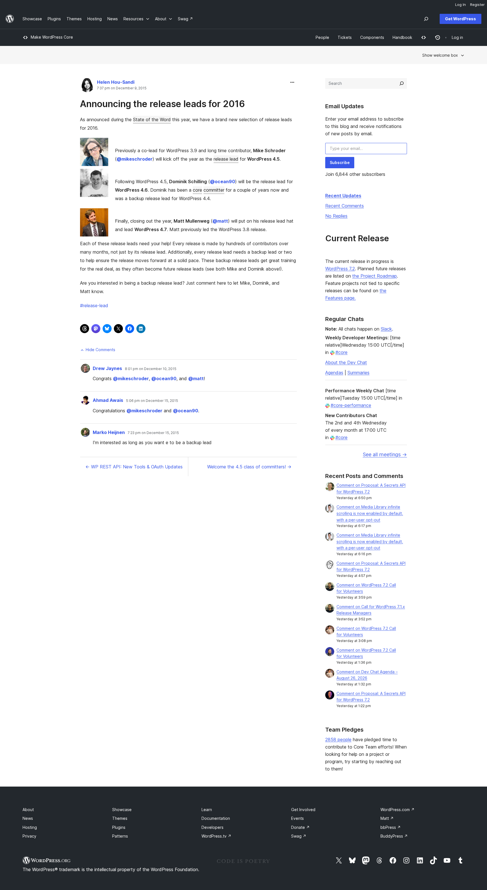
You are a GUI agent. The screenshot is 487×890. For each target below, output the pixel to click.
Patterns (120, 836)
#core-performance (351, 405)
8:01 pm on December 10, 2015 (150, 369)
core (197, 190)
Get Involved (303, 809)
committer (213, 190)
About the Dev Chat (346, 362)
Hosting (30, 827)
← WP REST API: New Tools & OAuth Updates (134, 467)
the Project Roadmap (374, 276)
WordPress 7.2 (340, 268)
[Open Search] (426, 19)
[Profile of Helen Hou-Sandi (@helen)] (87, 86)
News (28, 818)
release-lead (94, 305)
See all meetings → (385, 454)
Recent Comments (344, 206)
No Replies (336, 216)
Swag (298, 836)
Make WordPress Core (52, 37)
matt (220, 221)
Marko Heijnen (109, 432)
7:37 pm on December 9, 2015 (122, 88)
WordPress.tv (216, 836)
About (28, 809)
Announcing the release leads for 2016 (162, 103)
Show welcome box (440, 55)
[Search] (401, 83)
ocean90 (222, 181)
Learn (207, 809)
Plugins (118, 827)
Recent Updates (343, 195)
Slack (386, 329)
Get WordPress (460, 18)
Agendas (334, 372)
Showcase (122, 809)
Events (297, 818)
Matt (387, 818)
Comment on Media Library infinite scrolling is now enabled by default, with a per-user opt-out (370, 513)
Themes (119, 818)
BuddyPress (394, 836)
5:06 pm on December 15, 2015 (152, 401)
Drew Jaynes (107, 368)
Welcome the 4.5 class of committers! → (249, 467)
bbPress (390, 827)
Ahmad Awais (108, 400)
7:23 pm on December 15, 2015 (153, 433)
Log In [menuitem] (460, 4)
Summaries (358, 372)
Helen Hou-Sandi (115, 82)
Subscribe (340, 162)
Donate (300, 827)
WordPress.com (397, 809)
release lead (226, 159)
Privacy (29, 836)
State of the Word (152, 119)
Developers (212, 827)
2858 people (338, 739)
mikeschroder (134, 159)
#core (341, 352)
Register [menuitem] (477, 4)
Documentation (216, 818)
